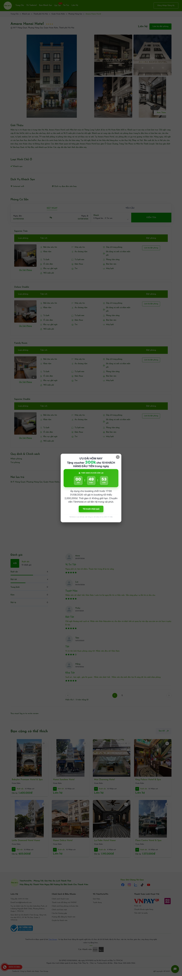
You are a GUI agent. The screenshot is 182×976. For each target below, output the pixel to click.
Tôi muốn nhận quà (91, 509)
